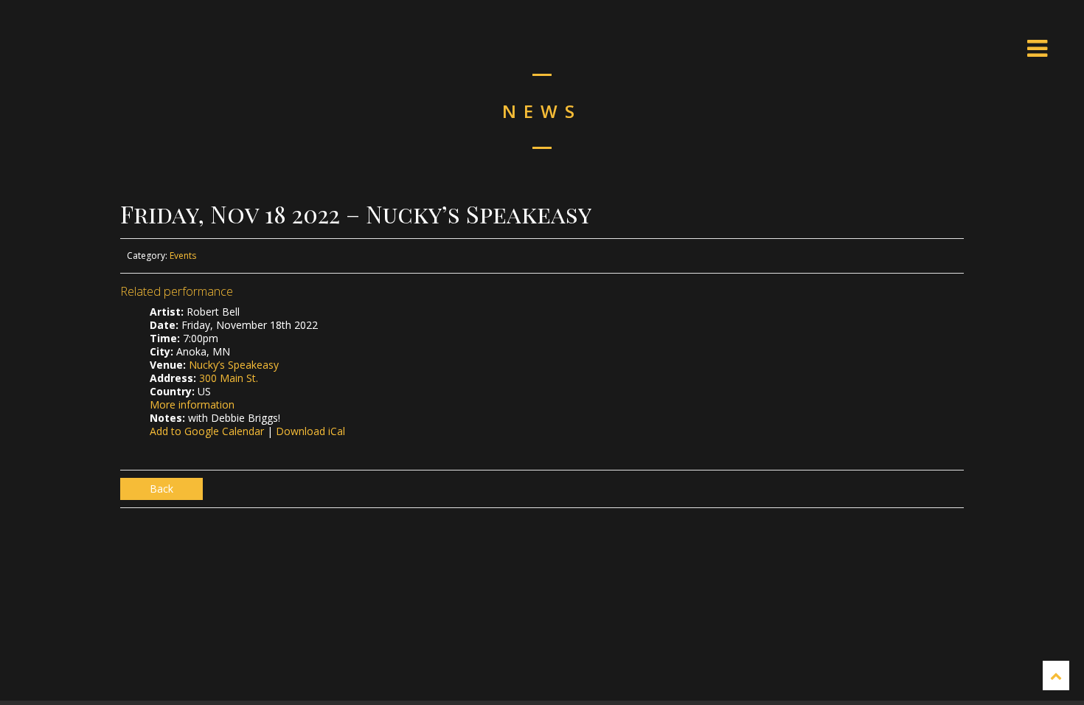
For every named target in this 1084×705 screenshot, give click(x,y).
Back (161, 489)
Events (183, 255)
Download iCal (310, 431)
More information (192, 404)
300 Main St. (228, 378)
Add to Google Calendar (207, 431)
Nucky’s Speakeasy (234, 365)
